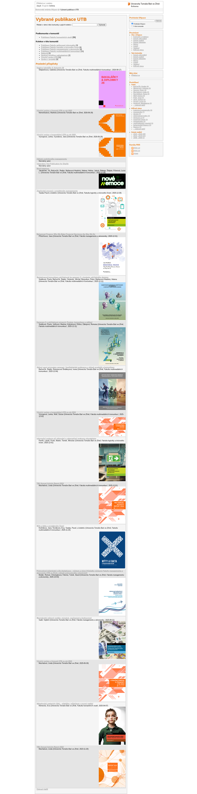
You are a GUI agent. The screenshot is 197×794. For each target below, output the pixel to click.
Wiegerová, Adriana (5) (142, 88)
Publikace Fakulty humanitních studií (56, 37)
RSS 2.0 (137, 151)
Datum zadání (138, 41)
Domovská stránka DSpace (47, 10)
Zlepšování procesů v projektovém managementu (57, 191)
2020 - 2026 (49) (139, 134)
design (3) (137, 114)
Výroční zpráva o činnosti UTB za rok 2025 (54, 111)
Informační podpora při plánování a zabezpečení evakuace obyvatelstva (66, 439)
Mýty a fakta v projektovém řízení (50, 526)
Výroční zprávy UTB (49, 57)
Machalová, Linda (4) (141, 92)
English (45, 6)
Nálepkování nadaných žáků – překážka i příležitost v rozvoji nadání (65, 704)
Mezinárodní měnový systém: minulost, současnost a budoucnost (64, 618)
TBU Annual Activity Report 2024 (50, 483)
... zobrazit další (139, 105)
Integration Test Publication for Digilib (52, 164)
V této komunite (138, 26)
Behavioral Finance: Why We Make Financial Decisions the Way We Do (66, 234)
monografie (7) (138, 112)
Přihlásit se (40, 3)
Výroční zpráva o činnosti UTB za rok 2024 (54, 661)
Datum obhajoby (139, 42)
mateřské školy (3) (140, 120)
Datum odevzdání (140, 39)
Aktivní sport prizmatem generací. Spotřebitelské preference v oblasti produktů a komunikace (75, 367)
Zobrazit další (42, 789)
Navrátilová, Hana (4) (141, 94)
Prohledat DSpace (139, 24)
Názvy (135, 44)
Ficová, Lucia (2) (139, 101)
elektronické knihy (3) (141, 116)
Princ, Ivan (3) (138, 98)
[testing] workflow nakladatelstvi (54, 55)
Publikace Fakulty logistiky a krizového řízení (60, 47)
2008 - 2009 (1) (139, 138)
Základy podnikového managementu (52, 159)
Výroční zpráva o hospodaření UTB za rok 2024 (56, 412)
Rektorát (44, 53)
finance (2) (137, 127)
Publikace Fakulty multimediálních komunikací (60, 51)
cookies (49, 3)
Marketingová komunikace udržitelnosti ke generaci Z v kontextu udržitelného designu (72, 277)
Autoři (135, 46)
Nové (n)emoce (43, 169)
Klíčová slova (138, 50)
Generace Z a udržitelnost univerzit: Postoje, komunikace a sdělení (64, 322)
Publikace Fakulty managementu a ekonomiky (60, 49)
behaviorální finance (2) (142, 125)
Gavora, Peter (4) (139, 90)
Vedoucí (136, 48)
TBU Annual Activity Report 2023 (50, 747)
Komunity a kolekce (140, 37)
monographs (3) (139, 121)
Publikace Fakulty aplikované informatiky (58, 45)
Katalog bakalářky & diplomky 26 (50, 68)
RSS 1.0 (137, 148)
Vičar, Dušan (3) (139, 100)
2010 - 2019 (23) (139, 136)
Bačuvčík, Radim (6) (141, 86)
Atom (136, 154)
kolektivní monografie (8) (142, 110)
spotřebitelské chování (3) (143, 123)
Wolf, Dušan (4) (139, 96)
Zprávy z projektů (48, 59)
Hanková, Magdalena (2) (142, 103)
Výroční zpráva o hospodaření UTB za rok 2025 (56, 135)
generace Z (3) (138, 118)
